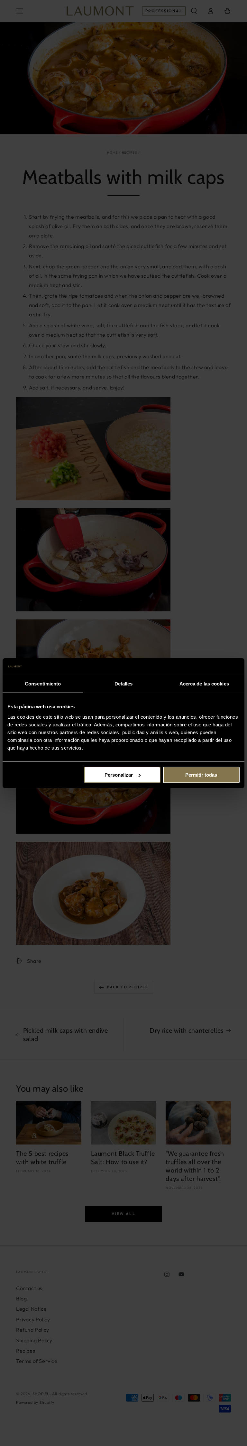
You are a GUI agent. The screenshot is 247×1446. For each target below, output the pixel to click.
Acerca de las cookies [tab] (204, 683)
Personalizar (119, 775)
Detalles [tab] (123, 683)
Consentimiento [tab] (43, 683)
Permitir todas (201, 775)
